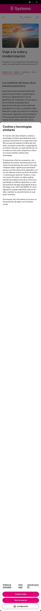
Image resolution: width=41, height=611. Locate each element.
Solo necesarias (21, 600)
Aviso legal (20, 586)
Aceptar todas (20, 594)
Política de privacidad (7, 586)
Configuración (22, 606)
